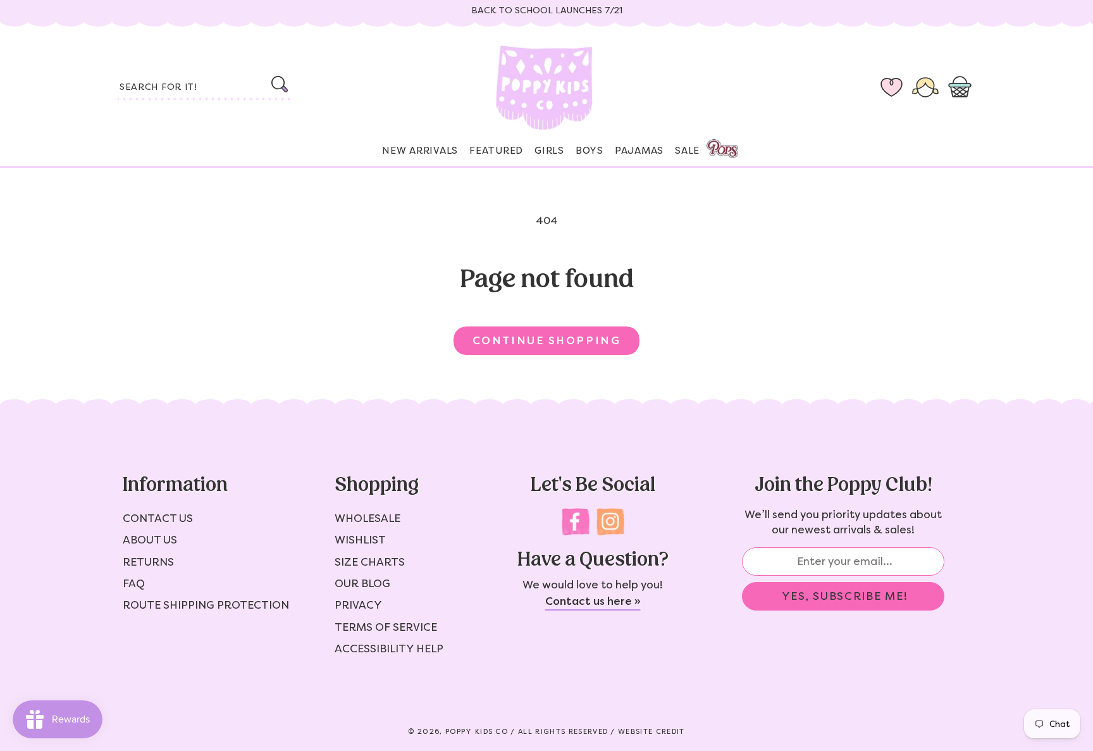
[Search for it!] (279, 84)
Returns (148, 561)
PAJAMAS (639, 150)
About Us (150, 539)
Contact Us (158, 518)
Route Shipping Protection (206, 605)
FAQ (134, 583)
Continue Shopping (546, 340)
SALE (687, 150)
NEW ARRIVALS (420, 150)
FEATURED (496, 150)
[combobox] (205, 88)
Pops (722, 148)
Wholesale (367, 518)
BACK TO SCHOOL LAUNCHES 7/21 (546, 10)
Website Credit (651, 732)
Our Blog (362, 583)
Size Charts (370, 561)
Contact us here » (593, 601)
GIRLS (549, 150)
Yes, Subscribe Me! (845, 596)
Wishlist (360, 539)
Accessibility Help (389, 648)
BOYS (589, 150)
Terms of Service (386, 627)
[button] (962, 88)
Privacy (358, 605)
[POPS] (711, 145)
